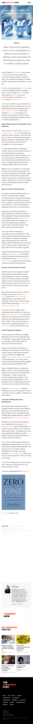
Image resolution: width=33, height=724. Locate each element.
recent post (24, 218)
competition (18, 528)
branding (11, 526)
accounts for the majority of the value (17, 357)
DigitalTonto (25, 471)
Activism (5, 702)
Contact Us (6, 711)
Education (22, 700)
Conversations (20, 702)
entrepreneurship (7, 530)
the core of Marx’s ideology (20, 417)
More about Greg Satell (17, 604)
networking (25, 530)
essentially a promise (14, 388)
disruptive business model (12, 314)
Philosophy (15, 697)
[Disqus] (16, 560)
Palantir (15, 95)
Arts (4, 695)
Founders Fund (15, 99)
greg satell (17, 530)
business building (21, 526)
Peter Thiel (23, 88)
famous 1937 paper (20, 296)
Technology (6, 697)
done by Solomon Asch (14, 254)
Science (19, 695)
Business (14, 700)
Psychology (6, 700)
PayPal (21, 92)
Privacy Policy (6, 713)
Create (12, 702)
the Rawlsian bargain (16, 453)
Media (11, 704)
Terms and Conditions (8, 715)
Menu (29, 2)
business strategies (8, 528)
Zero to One (5, 513)
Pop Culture (11, 695)
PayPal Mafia (17, 72)
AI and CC (5, 704)
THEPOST (9, 684)
